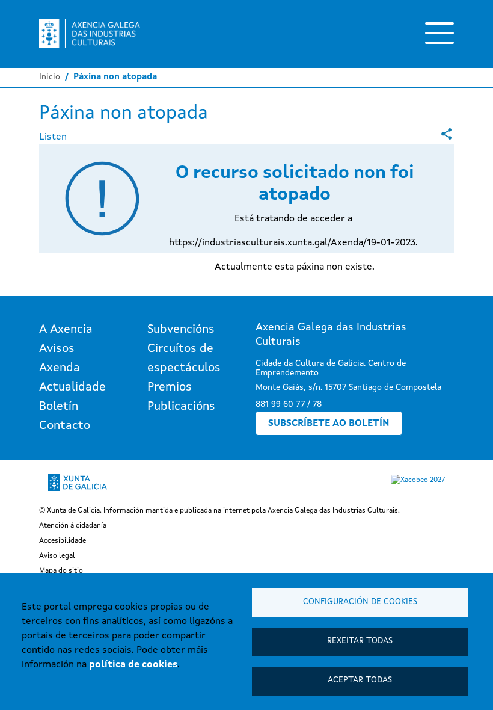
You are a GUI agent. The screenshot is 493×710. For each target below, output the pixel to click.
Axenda (59, 368)
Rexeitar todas (360, 641)
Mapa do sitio (61, 571)
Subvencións (181, 330)
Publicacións (181, 407)
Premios (169, 387)
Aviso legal (57, 556)
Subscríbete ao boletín (329, 423)
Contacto (64, 426)
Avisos (57, 349)
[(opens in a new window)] (446, 133)
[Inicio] (89, 33)
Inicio (49, 77)
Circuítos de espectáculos (184, 358)
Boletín (58, 407)
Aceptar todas (360, 680)
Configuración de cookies (360, 602)
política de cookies (133, 665)
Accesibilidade (62, 541)
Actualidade (72, 387)
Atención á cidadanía (72, 525)
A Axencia (66, 330)
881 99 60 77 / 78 (289, 404)
